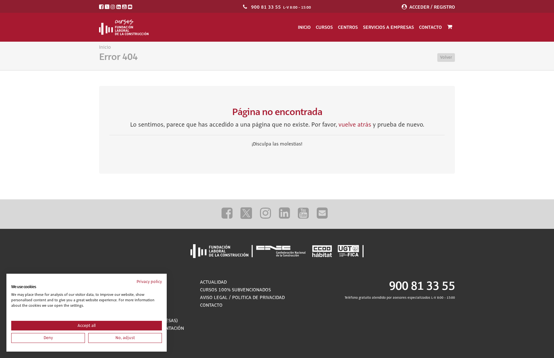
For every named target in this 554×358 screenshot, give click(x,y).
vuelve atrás (355, 125)
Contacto (430, 27)
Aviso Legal (214, 297)
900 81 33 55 (266, 7)
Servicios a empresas (388, 27)
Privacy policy (149, 281)
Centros (348, 27)
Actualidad (213, 282)
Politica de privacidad (258, 297)
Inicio (304, 27)
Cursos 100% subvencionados (235, 290)
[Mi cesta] (449, 27)
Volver (446, 57)
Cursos (324, 27)
